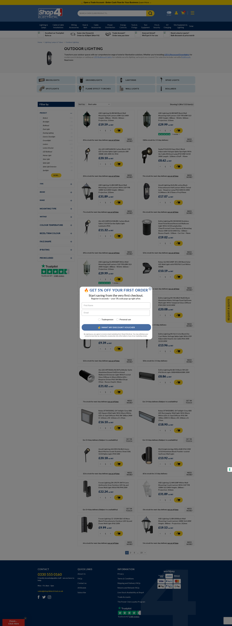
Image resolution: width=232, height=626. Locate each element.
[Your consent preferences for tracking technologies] (229, 469)
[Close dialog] (150, 289)
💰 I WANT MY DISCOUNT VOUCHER (116, 327)
